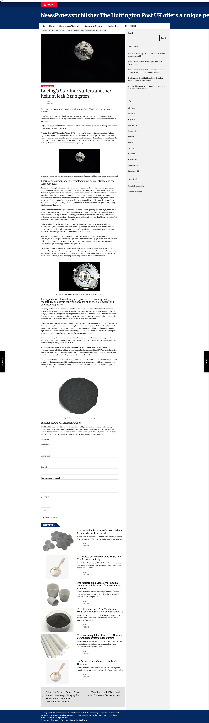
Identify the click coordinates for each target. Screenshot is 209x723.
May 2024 (131, 148)
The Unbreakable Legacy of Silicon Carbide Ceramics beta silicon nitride (99, 531)
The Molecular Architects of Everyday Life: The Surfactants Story (99, 558)
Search (130, 33)
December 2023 (133, 171)
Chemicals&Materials (69, 26)
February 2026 (133, 131)
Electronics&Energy (94, 26)
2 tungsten (63, 434)
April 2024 (132, 154)
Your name (45, 445)
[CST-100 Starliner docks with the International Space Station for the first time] (79, 263)
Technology (113, 26)
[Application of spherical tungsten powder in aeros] (79, 374)
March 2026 (132, 125)
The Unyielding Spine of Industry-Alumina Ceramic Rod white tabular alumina (99, 636)
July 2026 (131, 108)
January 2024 (133, 165)
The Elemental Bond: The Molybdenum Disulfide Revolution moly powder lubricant (100, 610)
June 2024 (131, 142)
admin (48, 101)
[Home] (44, 26)
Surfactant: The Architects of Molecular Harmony (97, 662)
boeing (47, 518)
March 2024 (132, 160)
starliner (55, 518)
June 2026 (131, 114)
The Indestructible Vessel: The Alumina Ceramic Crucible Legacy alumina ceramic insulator (99, 585)
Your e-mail (45, 456)
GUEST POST (130, 26)
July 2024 (131, 137)
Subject (44, 467)
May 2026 (131, 119)
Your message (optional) (50, 478)
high (51, 518)
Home (52, 26)
